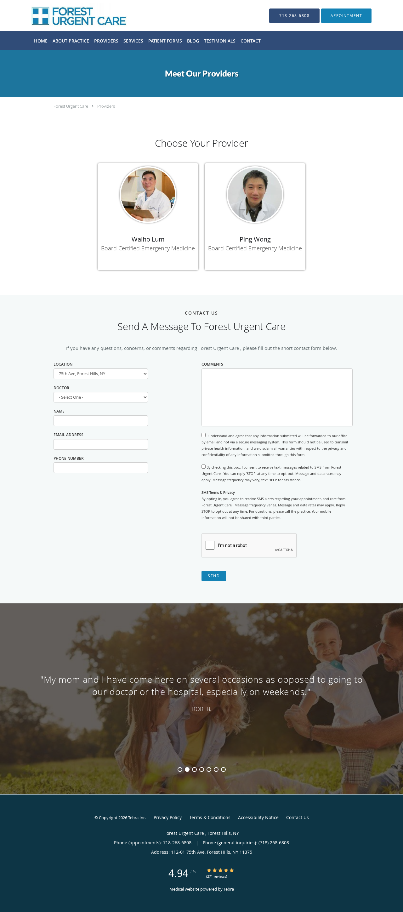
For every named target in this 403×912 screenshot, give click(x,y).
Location (63, 364)
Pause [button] (16, 754)
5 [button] (209, 769)
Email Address (68, 434)
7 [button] (223, 769)
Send (214, 576)
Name (59, 411)
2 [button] (187, 769)
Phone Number (69, 458)
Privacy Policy (168, 817)
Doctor (61, 387)
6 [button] (216, 769)
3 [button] (194, 769)
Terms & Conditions (209, 817)
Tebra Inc (136, 817)
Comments (212, 364)
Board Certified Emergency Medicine (148, 248)
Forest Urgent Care (71, 106)
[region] (201, 692)
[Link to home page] (69, 15)
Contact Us (297, 817)
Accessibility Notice (258, 817)
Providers (106, 106)
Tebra (229, 889)
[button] (346, 16)
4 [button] (201, 769)
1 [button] (180, 769)
